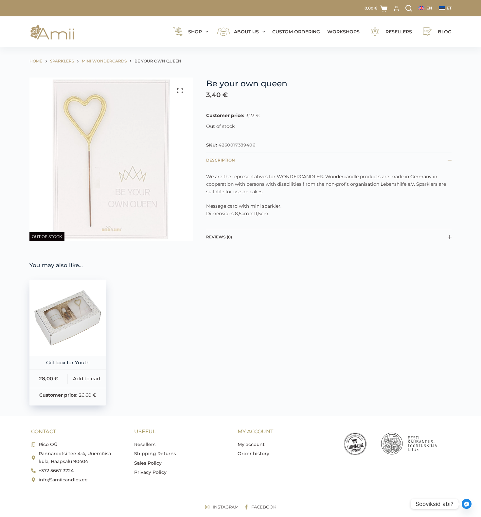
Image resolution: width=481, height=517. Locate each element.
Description (220, 160)
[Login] (396, 8)
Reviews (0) (219, 236)
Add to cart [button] (87, 378)
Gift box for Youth (68, 362)
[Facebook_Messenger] (467, 504)
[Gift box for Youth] (67, 318)
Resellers (398, 32)
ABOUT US (246, 32)
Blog (445, 32)
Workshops (343, 32)
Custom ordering (296, 32)
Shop (195, 32)
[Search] (408, 8)
